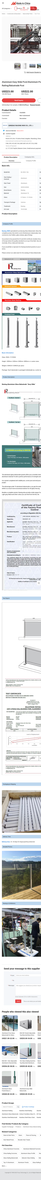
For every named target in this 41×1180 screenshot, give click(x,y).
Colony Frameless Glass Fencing (28, 1114)
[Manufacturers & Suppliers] (20, 3)
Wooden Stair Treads (24, 1140)
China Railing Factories (10, 1153)
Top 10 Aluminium (8, 1162)
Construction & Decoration (14, 13)
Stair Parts (37, 13)
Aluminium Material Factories (32, 1149)
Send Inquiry (18, 100)
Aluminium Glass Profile (28, 1153)
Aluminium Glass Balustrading (10, 1114)
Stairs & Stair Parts (27, 13)
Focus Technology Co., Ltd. (24, 1172)
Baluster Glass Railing (28, 1158)
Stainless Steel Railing (25, 1110)
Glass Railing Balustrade (10, 1158)
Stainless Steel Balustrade (9, 1117)
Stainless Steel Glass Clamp (27, 1117)
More (3, 1166)
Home (3, 13)
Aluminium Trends (23, 1162)
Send (18, 1001)
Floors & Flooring (31, 1135)
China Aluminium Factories (11, 1149)
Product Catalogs (28, 1107)
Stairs (20, 1135)
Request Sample (35, 105)
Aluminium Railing (7, 1110)
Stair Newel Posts (8, 1140)
